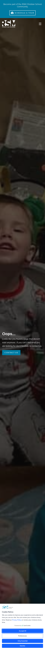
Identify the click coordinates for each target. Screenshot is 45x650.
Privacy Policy (16, 620)
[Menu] (40, 24)
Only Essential (22, 641)
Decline (22, 646)
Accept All (22, 631)
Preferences (22, 636)
